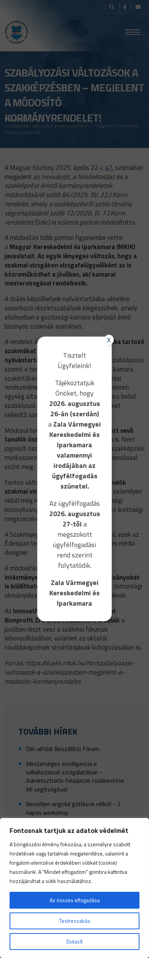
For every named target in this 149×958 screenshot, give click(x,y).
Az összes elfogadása (75, 900)
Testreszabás (74, 921)
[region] (74, 888)
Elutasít (74, 941)
